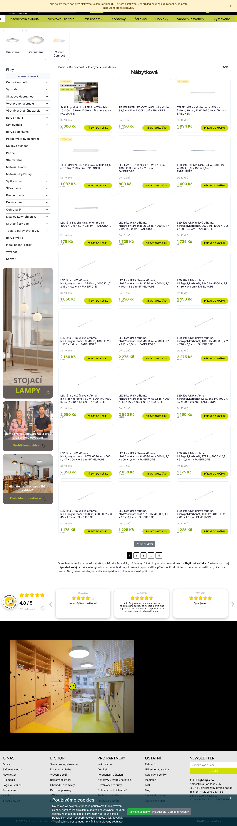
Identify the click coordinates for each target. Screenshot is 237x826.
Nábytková (109, 67)
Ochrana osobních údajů (112, 790)
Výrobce (12, 252)
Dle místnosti (76, 67)
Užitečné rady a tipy (157, 769)
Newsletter (9, 774)
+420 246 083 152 (211, 791)
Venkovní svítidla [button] (61, 19)
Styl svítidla (14, 124)
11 (159, 555)
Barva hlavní (14, 117)
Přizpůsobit (159, 811)
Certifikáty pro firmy (110, 785)
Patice (10, 153)
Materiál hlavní (16, 167)
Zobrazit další (144, 544)
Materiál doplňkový (19, 174)
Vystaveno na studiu (20, 103)
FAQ (147, 785)
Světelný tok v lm (17, 223)
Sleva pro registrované (64, 764)
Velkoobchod (105, 764)
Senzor (11, 259)
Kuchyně (93, 67)
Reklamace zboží (60, 779)
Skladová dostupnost (20, 96)
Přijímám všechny (139, 811)
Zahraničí (150, 764)
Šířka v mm (13, 188)
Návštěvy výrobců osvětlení (114, 779)
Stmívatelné (14, 160)
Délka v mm (14, 202)
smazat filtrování (28, 76)
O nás (6, 764)
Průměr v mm (15, 195)
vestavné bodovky (115, 567)
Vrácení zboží (58, 774)
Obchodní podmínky (62, 785)
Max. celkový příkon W (21, 216)
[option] (83, 603)
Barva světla (14, 237)
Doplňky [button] (161, 19)
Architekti (103, 769)
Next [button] (233, 604)
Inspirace (150, 779)
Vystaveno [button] (221, 19)
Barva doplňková (17, 131)
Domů (61, 67)
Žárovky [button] (140, 19)
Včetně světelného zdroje (23, 110)
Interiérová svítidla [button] (24, 19)
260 (27, 608)
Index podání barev (19, 245)
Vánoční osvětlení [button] (191, 19)
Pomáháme (9, 790)
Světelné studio (12, 769)
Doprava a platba (60, 769)
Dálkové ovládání (17, 146)
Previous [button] (50, 604)
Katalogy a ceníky (156, 774)
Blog (147, 790)
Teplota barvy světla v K (22, 230)
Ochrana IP (13, 209)
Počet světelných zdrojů (22, 139)
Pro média (9, 779)
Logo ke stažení (12, 785)
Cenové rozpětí (16, 82)
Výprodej (12, 89)
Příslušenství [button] (93, 19)
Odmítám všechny (179, 811)
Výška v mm (14, 181)
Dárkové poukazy (61, 790)
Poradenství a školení (110, 774)
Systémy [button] (119, 19)
